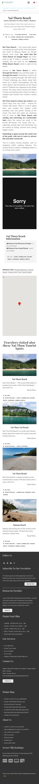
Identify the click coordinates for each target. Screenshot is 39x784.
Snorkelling (20, 37)
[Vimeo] (14, 563)
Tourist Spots (30, 8)
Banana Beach (19, 525)
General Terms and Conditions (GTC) (16, 656)
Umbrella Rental (23, 39)
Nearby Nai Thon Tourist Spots (20, 272)
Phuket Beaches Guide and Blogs (15, 707)
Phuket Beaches (22, 34)
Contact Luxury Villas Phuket (14, 727)
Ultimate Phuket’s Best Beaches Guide (16, 710)
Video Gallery (8, 737)
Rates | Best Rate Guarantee (13, 634)
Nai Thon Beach (19, 473)
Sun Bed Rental (29, 37)
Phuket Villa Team (10, 648)
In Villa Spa (7, 654)
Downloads (8, 740)
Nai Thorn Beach (19, 379)
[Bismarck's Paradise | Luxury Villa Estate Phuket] (8, 3)
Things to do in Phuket (11, 715)
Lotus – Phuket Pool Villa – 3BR (14, 629)
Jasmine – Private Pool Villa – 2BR (15, 623)
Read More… (31, 390)
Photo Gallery (9, 735)
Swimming (14, 39)
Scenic (13, 37)
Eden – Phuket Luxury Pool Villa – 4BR (16, 631)
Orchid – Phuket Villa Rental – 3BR (15, 626)
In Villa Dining (8, 651)
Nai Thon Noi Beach (19, 427)
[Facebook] (4, 563)
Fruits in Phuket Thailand (12, 704)
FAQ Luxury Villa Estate (12, 732)
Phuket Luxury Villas (12, 8)
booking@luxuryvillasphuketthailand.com (17, 676)
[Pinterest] (7, 563)
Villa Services (8, 646)
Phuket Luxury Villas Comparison (15, 699)
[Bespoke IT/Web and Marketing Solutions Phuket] (5, 776)
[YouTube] (10, 563)
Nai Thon (33, 34)
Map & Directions (9, 743)
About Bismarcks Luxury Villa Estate (16, 729)
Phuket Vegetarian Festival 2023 (14, 701)
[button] (28, 3)
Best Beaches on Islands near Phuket (16, 712)
